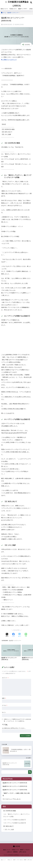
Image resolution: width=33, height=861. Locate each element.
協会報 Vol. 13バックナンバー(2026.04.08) (15, 789)
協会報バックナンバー (15, 640)
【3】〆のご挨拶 (9, 829)
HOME (17, 846)
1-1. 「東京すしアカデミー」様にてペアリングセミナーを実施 (16, 815)
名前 (4, 698)
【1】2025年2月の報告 (9, 810)
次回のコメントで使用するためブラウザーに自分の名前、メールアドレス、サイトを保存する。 (17, 720)
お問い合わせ (22, 852)
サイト (4, 712)
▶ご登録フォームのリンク (9, 59)
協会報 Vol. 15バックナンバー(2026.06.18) (15, 782)
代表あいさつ (13, 9)
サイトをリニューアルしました (12, 799)
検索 (30, 772)
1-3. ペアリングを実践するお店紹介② (15, 823)
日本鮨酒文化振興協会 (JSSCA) (18, 3)
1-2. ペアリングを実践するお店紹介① (15, 819)
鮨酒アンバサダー (23, 9)
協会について (4, 9)
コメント (5, 677)
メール (4, 705)
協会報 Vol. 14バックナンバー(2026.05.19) (15, 786)
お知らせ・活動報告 (12, 852)
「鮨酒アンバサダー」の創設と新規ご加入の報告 (16, 794)
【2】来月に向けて (8, 826)
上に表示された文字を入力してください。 (14, 728)
